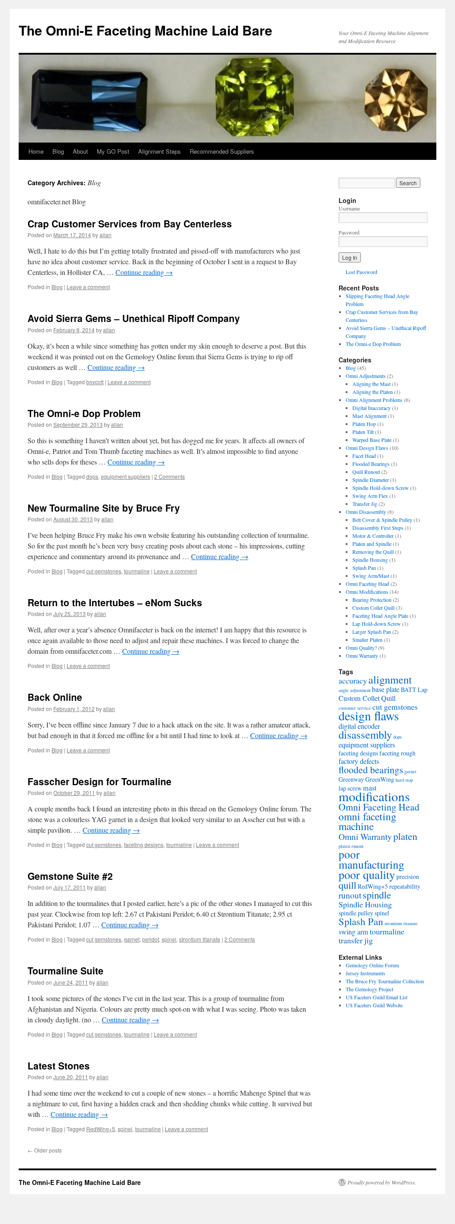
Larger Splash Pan (371, 631)
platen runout (351, 846)
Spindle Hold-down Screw (380, 487)
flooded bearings (371, 769)
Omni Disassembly (366, 511)
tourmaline (137, 571)
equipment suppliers (125, 476)
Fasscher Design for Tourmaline (100, 781)
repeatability (404, 886)
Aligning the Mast (371, 383)
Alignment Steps (159, 151)
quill (347, 884)
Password (349, 232)
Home (36, 151)
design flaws (369, 715)
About (80, 151)
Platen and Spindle (371, 543)
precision (407, 876)
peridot (150, 939)
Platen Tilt (363, 431)
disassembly (365, 734)
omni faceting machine (367, 821)
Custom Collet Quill (373, 607)
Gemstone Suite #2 (70, 875)
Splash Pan (364, 567)
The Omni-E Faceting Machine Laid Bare (145, 30)
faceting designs (144, 844)
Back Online (55, 696)
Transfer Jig (364, 503)
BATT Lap (414, 689)
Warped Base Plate (371, 439)
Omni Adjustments (366, 375)
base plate (385, 689)
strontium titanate (199, 939)
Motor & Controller (373, 535)
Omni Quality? (361, 647)
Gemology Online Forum (372, 965)
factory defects (359, 761)
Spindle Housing (370, 559)
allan (106, 234)
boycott (95, 381)
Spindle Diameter (370, 479)
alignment (390, 679)
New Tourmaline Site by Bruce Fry (104, 507)
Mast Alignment (369, 415)
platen (405, 835)
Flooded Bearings (371, 463)
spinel (169, 939)
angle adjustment (355, 690)
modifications (374, 796)
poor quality (367, 874)
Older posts (45, 1150)
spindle (377, 894)
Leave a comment (88, 286)
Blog (58, 151)
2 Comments (169, 476)
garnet (132, 939)
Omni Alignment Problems (374, 399)
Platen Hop (364, 423)
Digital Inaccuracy (371, 407)
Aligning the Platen (372, 391)
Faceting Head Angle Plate (380, 615)
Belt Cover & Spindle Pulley (382, 519)
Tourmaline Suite (66, 970)
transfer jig (356, 940)
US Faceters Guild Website (374, 1005)
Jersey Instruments (365, 973)
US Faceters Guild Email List (376, 997)
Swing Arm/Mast (370, 575)
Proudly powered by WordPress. (381, 1182)
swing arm (353, 932)
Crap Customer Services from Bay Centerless (130, 223)
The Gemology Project (369, 989)
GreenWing (379, 779)
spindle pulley (356, 913)
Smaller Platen (367, 639)
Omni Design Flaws (367, 447)
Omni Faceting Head (367, 583)
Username (349, 208)
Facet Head (364, 455)
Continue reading (144, 272)
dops (92, 476)
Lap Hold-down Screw (376, 623)
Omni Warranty (362, 655)
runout (350, 895)
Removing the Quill (373, 551)
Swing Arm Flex (370, 495)
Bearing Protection (371, 599)
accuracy (353, 680)
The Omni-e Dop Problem (84, 413)
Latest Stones (59, 1065)
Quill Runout (366, 471)
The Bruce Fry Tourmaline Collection (385, 981)
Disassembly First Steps (377, 527)
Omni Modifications (367, 591)
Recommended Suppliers (222, 151)
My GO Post (113, 151)
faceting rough (397, 753)
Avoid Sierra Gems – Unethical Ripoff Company (134, 318)
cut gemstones (103, 571)
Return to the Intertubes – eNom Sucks (115, 602)
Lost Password (361, 271)
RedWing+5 (100, 1129)
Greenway (351, 779)
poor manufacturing (371, 859)
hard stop (404, 780)
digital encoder (359, 726)
